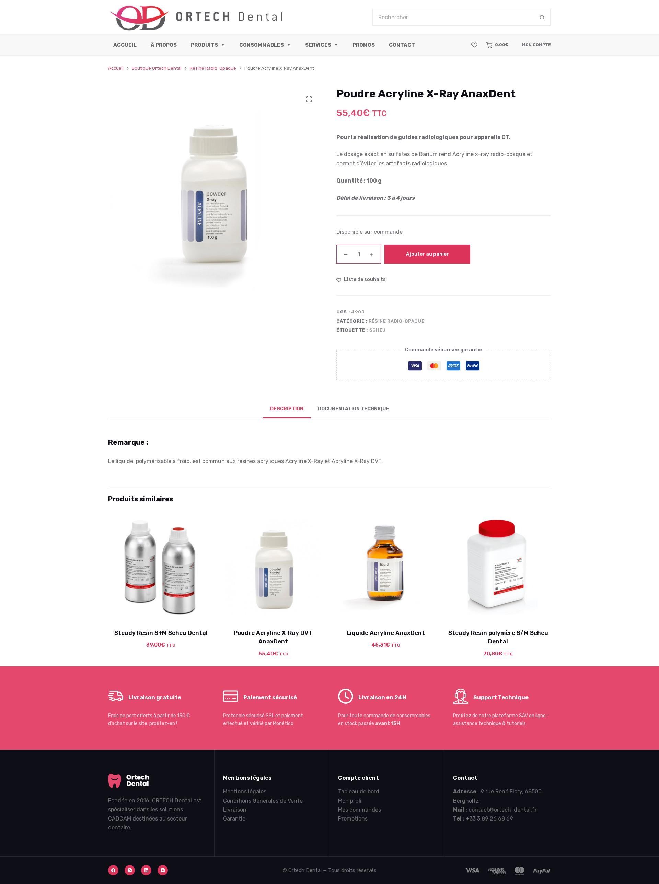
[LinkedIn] (146, 870)
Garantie (234, 818)
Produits (204, 45)
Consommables (261, 45)
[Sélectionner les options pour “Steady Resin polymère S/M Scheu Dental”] (467, 611)
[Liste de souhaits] (474, 45)
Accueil (125, 45)
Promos (363, 45)
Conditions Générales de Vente (263, 801)
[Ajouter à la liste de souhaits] (161, 611)
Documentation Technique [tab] (353, 409)
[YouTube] (163, 870)
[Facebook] (113, 870)
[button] (129, 611)
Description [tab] (286, 409)
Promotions (353, 818)
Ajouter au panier (427, 254)
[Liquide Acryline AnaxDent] (386, 567)
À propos (164, 45)
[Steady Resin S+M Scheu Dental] (161, 567)
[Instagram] (130, 870)
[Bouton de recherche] (542, 17)
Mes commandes (359, 809)
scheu (377, 330)
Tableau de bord (358, 791)
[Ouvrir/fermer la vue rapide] (193, 611)
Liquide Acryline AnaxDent (386, 632)
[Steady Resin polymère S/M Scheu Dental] (498, 567)
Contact (402, 45)
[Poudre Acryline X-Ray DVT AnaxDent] (273, 567)
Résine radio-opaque (396, 321)
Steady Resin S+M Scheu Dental (161, 632)
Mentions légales (244, 791)
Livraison (234, 809)
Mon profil (350, 801)
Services (318, 45)
